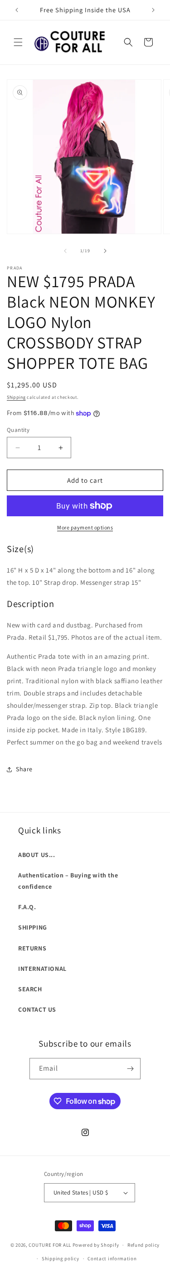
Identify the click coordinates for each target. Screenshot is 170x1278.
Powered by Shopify (96, 1245)
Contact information (111, 1258)
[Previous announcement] (17, 10)
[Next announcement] (153, 10)
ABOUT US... (36, 855)
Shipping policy (60, 1258)
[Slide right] (105, 251)
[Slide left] (65, 251)
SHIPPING (32, 927)
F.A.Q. (27, 907)
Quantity (18, 430)
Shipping (16, 397)
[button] (18, 42)
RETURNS (32, 948)
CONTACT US (37, 1009)
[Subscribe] (130, 1068)
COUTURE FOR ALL (50, 1245)
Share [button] (24, 769)
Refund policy (143, 1245)
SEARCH (30, 989)
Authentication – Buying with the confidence (68, 881)
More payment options (85, 527)
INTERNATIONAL (42, 969)
